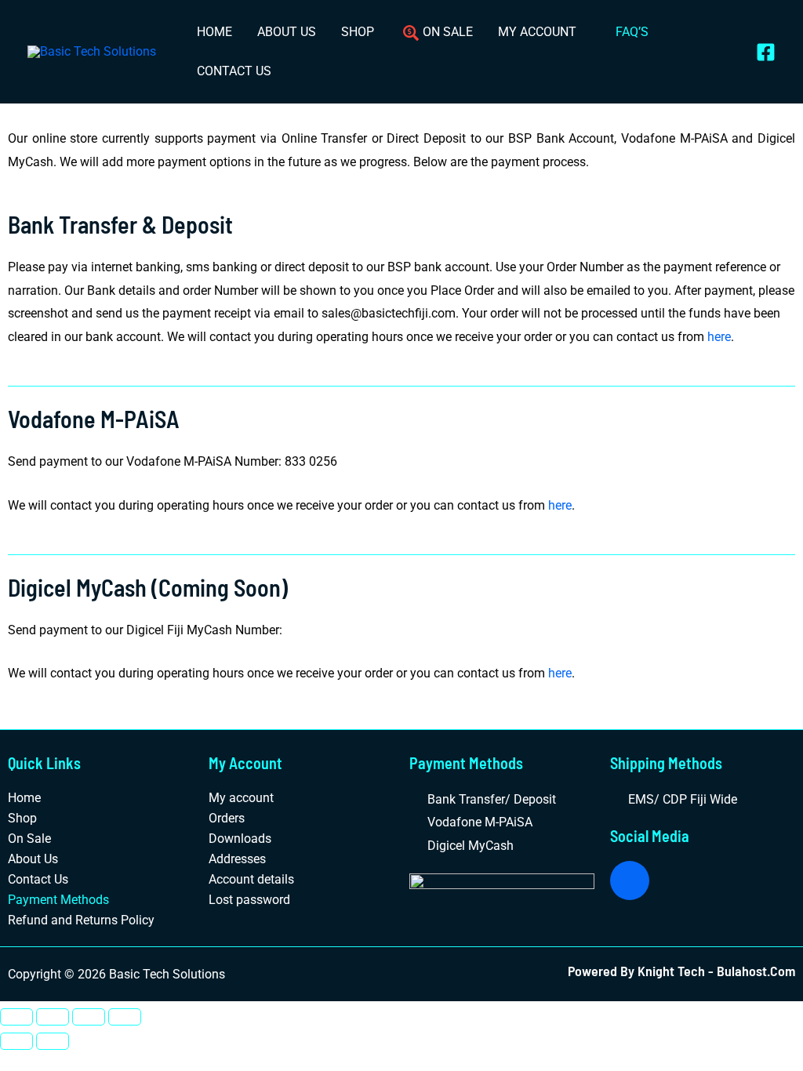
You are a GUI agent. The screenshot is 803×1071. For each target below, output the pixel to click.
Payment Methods (58, 899)
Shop (22, 818)
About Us (33, 858)
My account (241, 797)
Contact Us (38, 879)
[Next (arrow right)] (52, 1041)
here (719, 336)
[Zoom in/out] (16, 1017)
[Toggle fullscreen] (52, 1017)
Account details (251, 879)
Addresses (237, 858)
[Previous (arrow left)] (16, 1041)
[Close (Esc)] (124, 1017)
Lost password (249, 899)
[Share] (88, 1017)
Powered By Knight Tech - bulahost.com (681, 970)
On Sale (29, 838)
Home (24, 797)
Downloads (240, 838)
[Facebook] (766, 52)
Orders (227, 818)
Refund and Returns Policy (81, 920)
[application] (583, 31)
